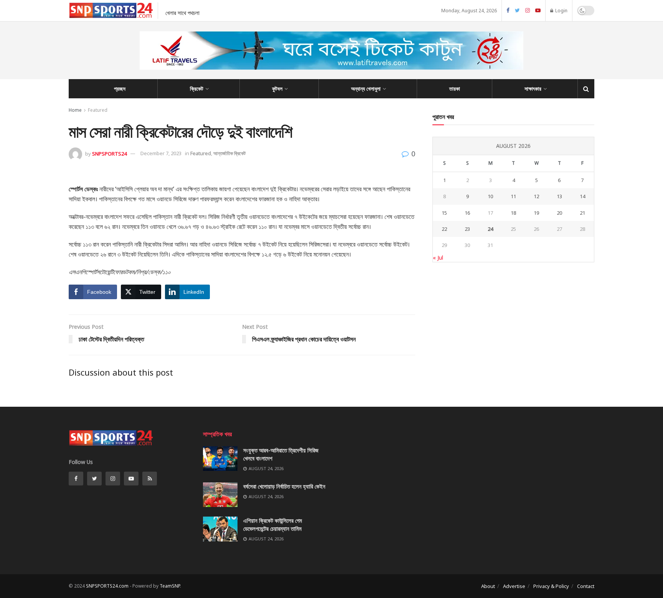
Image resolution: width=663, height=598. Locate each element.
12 (536, 196)
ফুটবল (277, 88)
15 (444, 212)
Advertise (514, 586)
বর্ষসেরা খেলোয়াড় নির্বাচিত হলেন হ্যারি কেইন (284, 486)
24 (490, 228)
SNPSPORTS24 (109, 153)
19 (536, 212)
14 (582, 196)
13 (559, 196)
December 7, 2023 (160, 153)
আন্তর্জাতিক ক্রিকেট (229, 153)
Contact (585, 586)
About (488, 586)
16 (467, 212)
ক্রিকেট (196, 88)
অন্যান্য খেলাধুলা (366, 88)
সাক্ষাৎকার (532, 88)
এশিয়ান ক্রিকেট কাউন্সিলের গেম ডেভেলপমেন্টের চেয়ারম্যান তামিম (272, 524)
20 (559, 212)
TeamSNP (170, 586)
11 (513, 196)
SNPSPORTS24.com (107, 586)
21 (582, 212)
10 (490, 196)
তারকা (454, 88)
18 (513, 212)
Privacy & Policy (551, 586)
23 (467, 228)
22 (444, 228)
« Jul (438, 257)
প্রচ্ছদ (119, 88)
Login (560, 10)
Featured (97, 110)
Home (75, 110)
